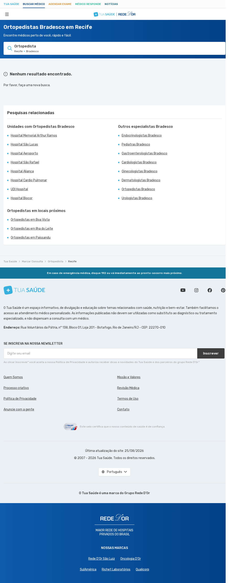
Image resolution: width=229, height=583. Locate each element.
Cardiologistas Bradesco (139, 162)
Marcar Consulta (32, 261)
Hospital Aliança (22, 171)
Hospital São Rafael (25, 162)
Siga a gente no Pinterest (223, 290)
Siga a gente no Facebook (210, 290)
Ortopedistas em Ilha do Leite (32, 229)
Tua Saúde (11, 4)
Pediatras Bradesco (136, 144)
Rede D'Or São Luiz (101, 559)
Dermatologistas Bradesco (141, 180)
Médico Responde (88, 4)
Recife (72, 261)
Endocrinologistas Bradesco (142, 135)
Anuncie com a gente (19, 409)
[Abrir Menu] (7, 14)
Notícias (111, 4)
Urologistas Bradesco (137, 198)
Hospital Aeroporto (24, 153)
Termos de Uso (127, 399)
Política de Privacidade (20, 399)
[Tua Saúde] (24, 290)
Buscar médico (34, 4)
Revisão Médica (128, 388)
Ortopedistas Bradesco (138, 189)
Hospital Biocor (21, 198)
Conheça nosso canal (183, 290)
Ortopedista (55, 261)
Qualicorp (142, 569)
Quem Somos (13, 377)
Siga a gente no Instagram (196, 290)
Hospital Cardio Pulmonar (29, 180)
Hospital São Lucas (24, 144)
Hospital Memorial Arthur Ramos (34, 135)
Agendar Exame (60, 4)
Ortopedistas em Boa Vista (30, 220)
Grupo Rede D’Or (137, 493)
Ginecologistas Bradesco (139, 171)
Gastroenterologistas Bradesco (144, 153)
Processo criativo (16, 388)
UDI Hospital (19, 189)
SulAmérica (88, 569)
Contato (123, 409)
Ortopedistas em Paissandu (31, 237)
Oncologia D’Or (130, 559)
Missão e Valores (128, 377)
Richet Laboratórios (116, 569)
